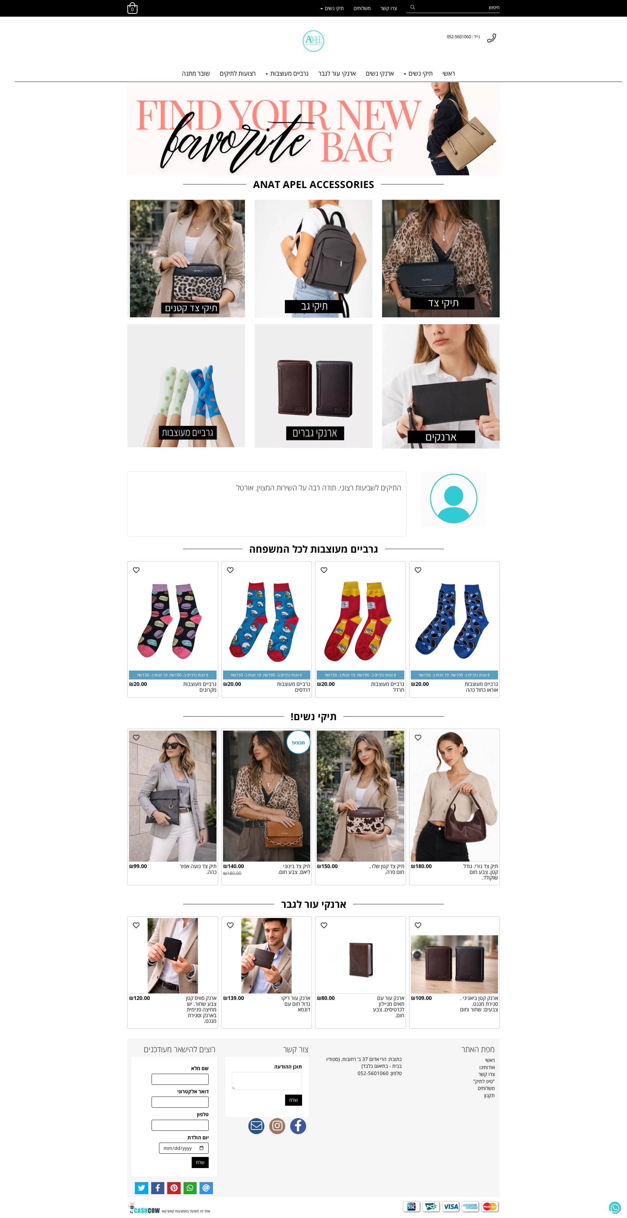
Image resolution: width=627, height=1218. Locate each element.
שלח (293, 1100)
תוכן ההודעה (288, 1066)
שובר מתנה (196, 73)
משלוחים (362, 8)
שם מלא (200, 1068)
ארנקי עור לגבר (337, 73)
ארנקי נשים (380, 73)
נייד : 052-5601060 (463, 37)
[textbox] (130, 30)
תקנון (489, 1095)
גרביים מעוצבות (289, 73)
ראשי (448, 73)
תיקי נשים (334, 8)
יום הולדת (198, 1137)
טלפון (203, 1114)
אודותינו (487, 1067)
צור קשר (296, 1049)
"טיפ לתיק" (484, 1081)
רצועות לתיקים (238, 73)
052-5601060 (373, 1073)
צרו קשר (388, 8)
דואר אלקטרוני (193, 1091)
